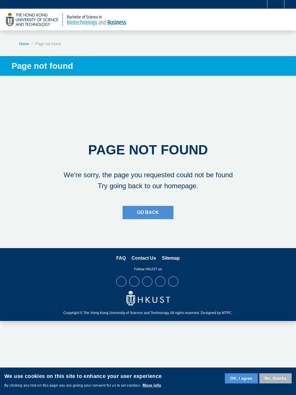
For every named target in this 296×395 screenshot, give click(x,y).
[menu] (287, 19)
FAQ (121, 258)
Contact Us (144, 258)
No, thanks (275, 378)
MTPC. (227, 313)
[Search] (289, 4)
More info (152, 385)
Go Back (148, 212)
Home (24, 44)
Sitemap (171, 258)
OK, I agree (241, 378)
